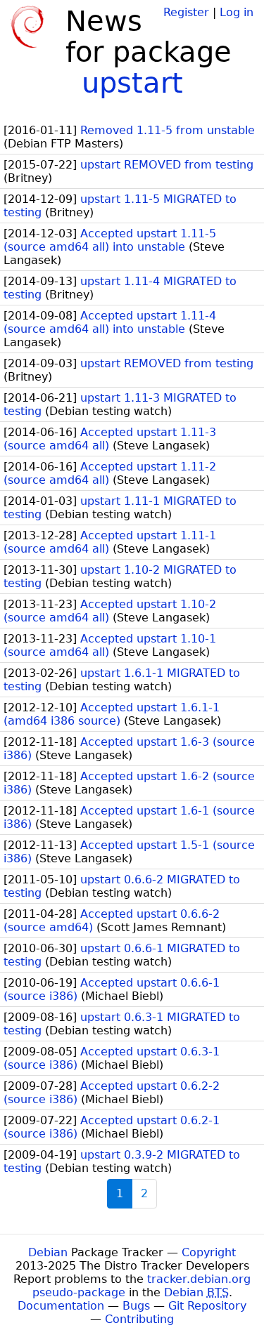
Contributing (139, 1319)
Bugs (136, 1305)
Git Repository (207, 1305)
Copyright (209, 1252)
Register (186, 12)
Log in (236, 12)
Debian (48, 1252)
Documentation (61, 1305)
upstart (132, 83)
